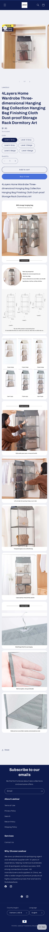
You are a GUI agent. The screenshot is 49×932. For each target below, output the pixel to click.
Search (7, 816)
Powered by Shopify (30, 925)
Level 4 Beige (27, 151)
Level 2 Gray (9, 140)
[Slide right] (29, 81)
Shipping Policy (11, 827)
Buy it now (24, 177)
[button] (4, 5)
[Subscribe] (41, 791)
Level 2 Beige (26, 145)
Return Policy (10, 822)
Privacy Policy (10, 811)
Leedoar (20, 925)
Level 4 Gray (9, 145)
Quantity (5, 156)
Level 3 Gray (26, 140)
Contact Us (9, 842)
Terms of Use (10, 805)
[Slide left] (19, 81)
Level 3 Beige (10, 151)
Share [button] (7, 750)
